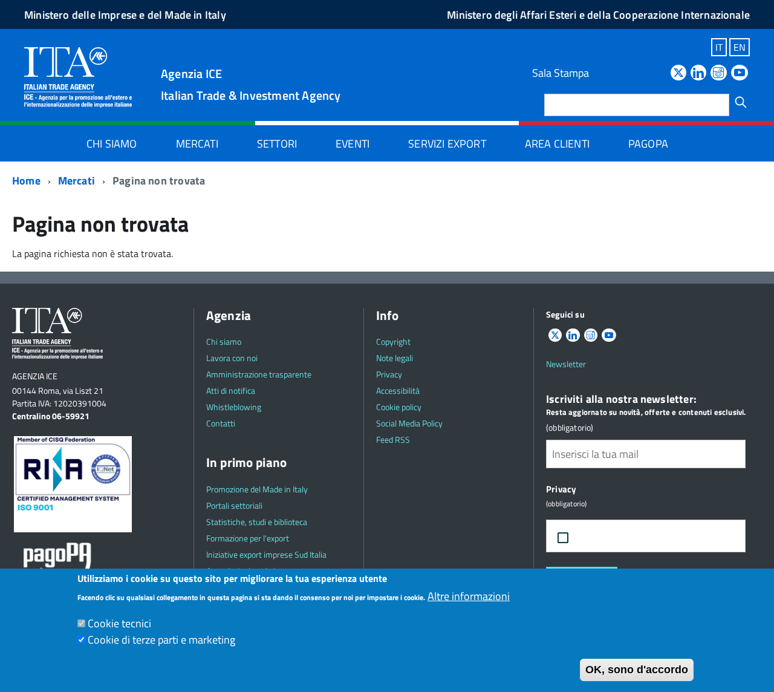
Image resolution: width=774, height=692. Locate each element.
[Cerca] (740, 102)
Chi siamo (111, 143)
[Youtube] (739, 73)
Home (26, 180)
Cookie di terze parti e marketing (161, 640)
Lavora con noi (232, 357)
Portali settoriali (234, 505)
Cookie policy (398, 406)
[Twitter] (678, 73)
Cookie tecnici (119, 623)
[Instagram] (718, 73)
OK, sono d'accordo (636, 670)
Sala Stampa (560, 73)
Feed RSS (393, 439)
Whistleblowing (233, 406)
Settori (277, 143)
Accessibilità (398, 390)
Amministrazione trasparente (258, 374)
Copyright (393, 341)
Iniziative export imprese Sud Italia (266, 554)
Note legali (394, 357)
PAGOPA (648, 143)
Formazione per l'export (247, 538)
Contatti (220, 423)
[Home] (78, 76)
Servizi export (447, 143)
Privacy (389, 374)
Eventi (352, 143)
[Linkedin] (698, 73)
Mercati (197, 143)
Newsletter (566, 363)
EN (739, 47)
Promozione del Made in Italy (257, 489)
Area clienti (557, 143)
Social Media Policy (409, 423)
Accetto (604, 536)
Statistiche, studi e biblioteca (256, 521)
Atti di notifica (230, 390)
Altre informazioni (469, 596)
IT (719, 47)
